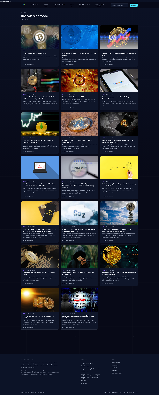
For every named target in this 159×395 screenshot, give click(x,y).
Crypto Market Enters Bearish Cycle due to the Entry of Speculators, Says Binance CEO (39, 230)
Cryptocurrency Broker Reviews (59, 5)
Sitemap (114, 370)
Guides (83, 380)
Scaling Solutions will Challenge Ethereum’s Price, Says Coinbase (38, 141)
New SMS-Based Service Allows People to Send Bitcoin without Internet (118, 141)
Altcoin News (72, 5)
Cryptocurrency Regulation (99, 5)
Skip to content (5, 1)
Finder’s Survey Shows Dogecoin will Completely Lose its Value (119, 185)
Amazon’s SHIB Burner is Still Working (75, 97)
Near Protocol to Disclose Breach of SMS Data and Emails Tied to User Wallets (39, 185)
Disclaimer (115, 365)
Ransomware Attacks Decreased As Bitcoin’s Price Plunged (78, 273)
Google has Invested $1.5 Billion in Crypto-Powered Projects (116, 98)
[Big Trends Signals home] (24, 5)
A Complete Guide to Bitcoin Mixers (35, 53)
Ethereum (84, 383)
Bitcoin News (46, 5)
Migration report (117, 373)
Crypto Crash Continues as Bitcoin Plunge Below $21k (119, 54)
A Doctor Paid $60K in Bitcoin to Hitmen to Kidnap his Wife (77, 141)
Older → (135, 337)
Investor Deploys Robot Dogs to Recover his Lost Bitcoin (38, 317)
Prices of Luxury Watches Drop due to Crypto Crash (39, 273)
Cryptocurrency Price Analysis (84, 5)
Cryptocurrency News (35, 5)
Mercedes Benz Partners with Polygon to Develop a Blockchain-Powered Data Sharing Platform (78, 186)
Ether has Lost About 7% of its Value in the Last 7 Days (79, 54)
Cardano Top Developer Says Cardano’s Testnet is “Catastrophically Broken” (39, 98)
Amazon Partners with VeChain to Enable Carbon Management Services (79, 230)
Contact (134, 5)
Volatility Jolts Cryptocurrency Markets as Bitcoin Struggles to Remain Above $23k (117, 230)
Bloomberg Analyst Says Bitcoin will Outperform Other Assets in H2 (119, 273)
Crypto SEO (115, 368)
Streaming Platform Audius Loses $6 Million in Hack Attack (78, 317)
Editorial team (116, 363)
